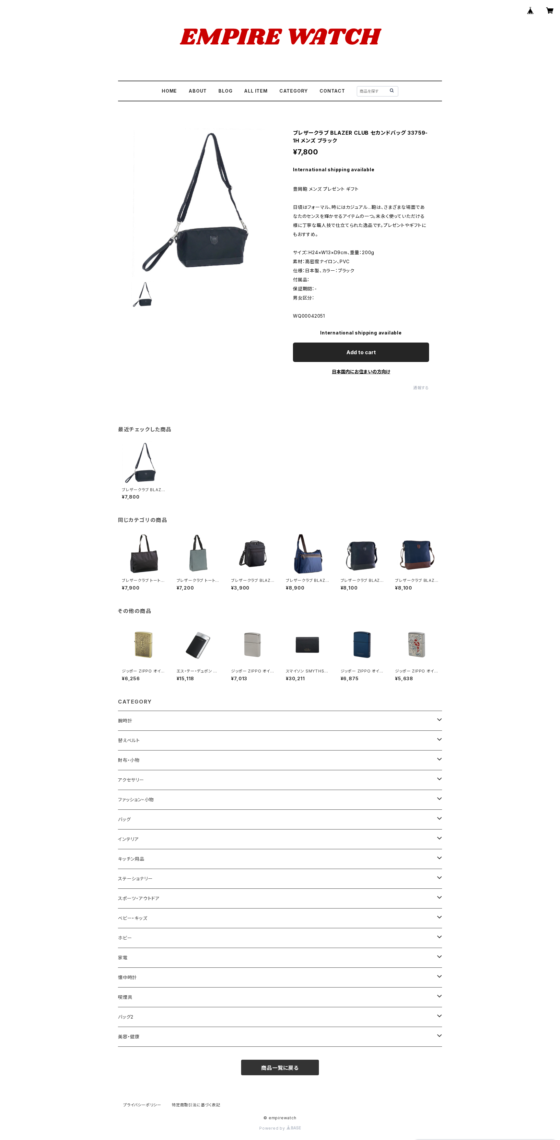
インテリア (128, 839)
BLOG (225, 91)
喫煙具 (125, 997)
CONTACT (332, 91)
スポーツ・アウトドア (139, 898)
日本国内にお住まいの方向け (361, 371)
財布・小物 (129, 760)
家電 (123, 957)
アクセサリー (131, 780)
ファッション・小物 (136, 799)
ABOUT (198, 91)
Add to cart (361, 352)
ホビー (125, 938)
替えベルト (129, 740)
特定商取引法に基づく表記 (196, 1104)
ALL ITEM (255, 91)
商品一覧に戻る (280, 1068)
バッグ (124, 819)
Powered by (272, 1128)
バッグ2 (126, 1017)
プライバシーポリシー (142, 1104)
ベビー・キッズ (132, 918)
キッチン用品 (131, 859)
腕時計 (125, 720)
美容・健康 (129, 1036)
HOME (169, 91)
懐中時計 (127, 977)
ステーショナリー (135, 878)
